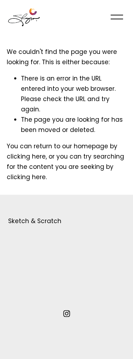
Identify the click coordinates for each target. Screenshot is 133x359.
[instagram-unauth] (66, 313)
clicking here (26, 156)
